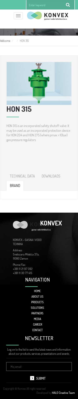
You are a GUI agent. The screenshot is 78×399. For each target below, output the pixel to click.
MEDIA (37, 319)
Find (68, 5)
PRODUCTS (37, 302)
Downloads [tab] (51, 176)
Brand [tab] (15, 185)
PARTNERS (37, 313)
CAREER (37, 324)
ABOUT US (37, 296)
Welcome (5, 40)
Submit (41, 378)
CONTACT (37, 330)
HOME (37, 291)
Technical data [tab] (22, 176)
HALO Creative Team (63, 392)
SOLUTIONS (37, 307)
